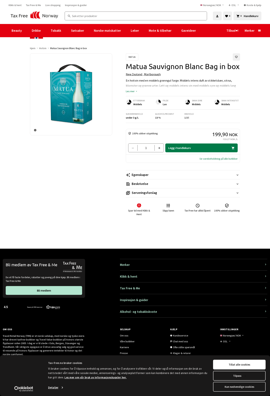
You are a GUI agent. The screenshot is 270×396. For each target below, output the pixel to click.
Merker (249, 30)
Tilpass (237, 375)
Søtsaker (77, 30)
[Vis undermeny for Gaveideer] (201, 30)
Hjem (32, 48)
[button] (132, 91)
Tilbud (230, 30)
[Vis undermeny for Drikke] (46, 30)
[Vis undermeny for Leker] (144, 30)
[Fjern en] (134, 148)
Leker (135, 30)
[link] (15, 5)
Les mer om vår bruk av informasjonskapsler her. (95, 377)
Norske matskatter (107, 30)
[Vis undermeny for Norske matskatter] (126, 30)
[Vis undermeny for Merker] (259, 30)
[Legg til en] (157, 148)
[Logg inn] (217, 16)
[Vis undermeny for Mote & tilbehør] (176, 30)
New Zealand (134, 74)
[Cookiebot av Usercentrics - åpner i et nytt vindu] (24, 389)
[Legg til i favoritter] (236, 57)
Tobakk (56, 30)
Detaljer (53, 387)
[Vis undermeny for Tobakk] (66, 30)
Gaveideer (188, 30)
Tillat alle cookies (239, 364)
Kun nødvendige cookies (239, 386)
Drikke (36, 30)
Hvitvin (42, 48)
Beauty (17, 30)
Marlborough (152, 74)
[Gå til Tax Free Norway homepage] (34, 16)
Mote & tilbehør (160, 30)
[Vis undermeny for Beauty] (27, 30)
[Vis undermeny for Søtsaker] (89, 30)
